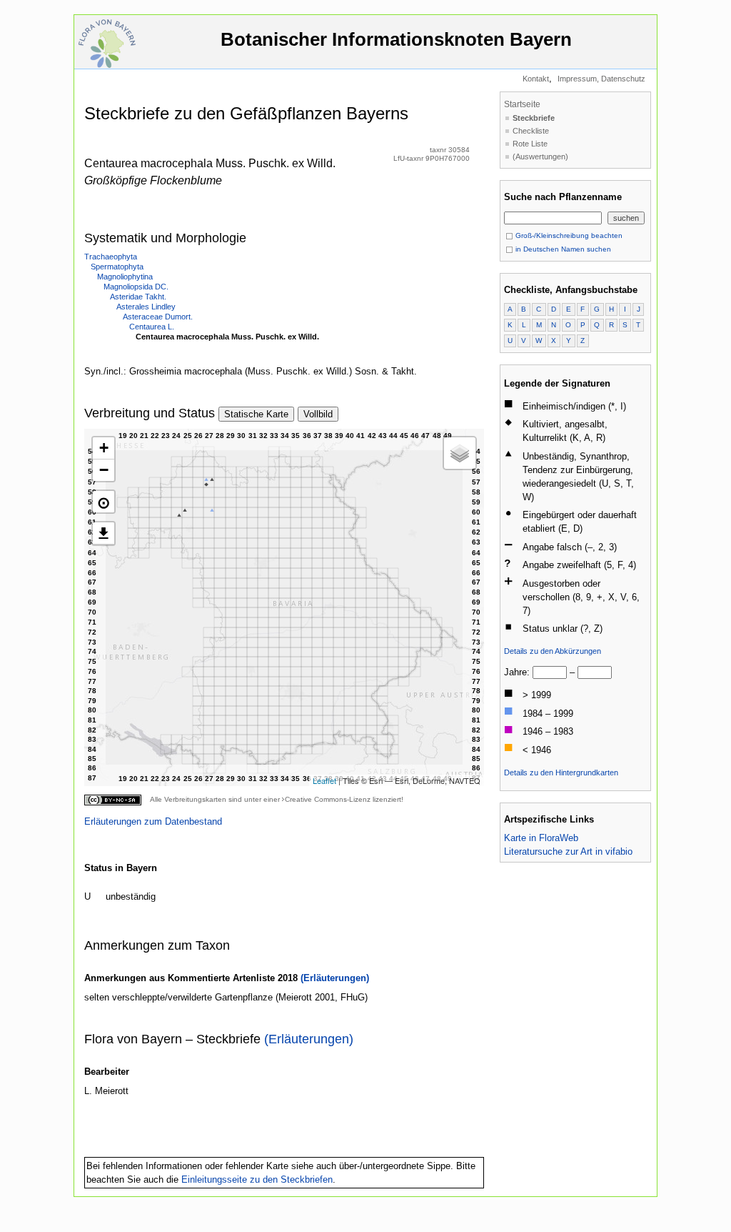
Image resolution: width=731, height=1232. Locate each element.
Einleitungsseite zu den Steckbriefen (257, 1179)
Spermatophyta (117, 266)
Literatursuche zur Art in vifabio (568, 851)
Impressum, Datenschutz (601, 78)
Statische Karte (256, 414)
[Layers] (459, 453)
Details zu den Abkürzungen (552, 651)
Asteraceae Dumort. (158, 316)
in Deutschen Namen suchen (562, 249)
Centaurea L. (151, 326)
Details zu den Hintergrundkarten (561, 772)
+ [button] (104, 448)
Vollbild (318, 414)
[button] (103, 501)
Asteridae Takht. (138, 296)
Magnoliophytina (125, 276)
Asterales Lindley (146, 306)
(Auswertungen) (540, 156)
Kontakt (536, 78)
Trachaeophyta (110, 256)
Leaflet (324, 780)
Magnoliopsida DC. (136, 286)
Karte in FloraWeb (541, 838)
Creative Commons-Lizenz (327, 799)
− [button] (104, 470)
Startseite (522, 104)
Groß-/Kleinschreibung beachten (567, 235)
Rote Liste (530, 143)
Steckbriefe (534, 118)
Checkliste (531, 130)
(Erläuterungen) (335, 978)
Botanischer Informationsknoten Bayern (396, 39)
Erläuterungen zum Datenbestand (153, 821)
